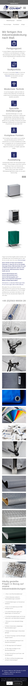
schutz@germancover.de (7, 674)
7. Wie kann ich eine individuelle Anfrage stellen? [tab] (14, 622)
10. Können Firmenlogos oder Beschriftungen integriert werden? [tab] (15, 636)
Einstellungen (17, 683)
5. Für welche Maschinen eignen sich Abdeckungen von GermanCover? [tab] (13, 612)
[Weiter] (25, 177)
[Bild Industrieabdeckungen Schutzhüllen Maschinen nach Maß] (14, 312)
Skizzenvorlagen (21, 260)
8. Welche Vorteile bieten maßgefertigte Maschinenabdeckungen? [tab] (14, 627)
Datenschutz (10, 1)
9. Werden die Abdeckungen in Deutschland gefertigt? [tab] (14, 631)
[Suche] (20, 8)
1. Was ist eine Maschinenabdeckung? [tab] (13, 594)
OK (9, 683)
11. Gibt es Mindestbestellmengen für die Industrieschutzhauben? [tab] (14, 641)
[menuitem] (10, 1)
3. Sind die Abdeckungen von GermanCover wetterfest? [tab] (15, 602)
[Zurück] (23, 177)
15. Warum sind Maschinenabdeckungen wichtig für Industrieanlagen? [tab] (14, 659)
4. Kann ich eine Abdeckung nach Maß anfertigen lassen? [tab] (13, 607)
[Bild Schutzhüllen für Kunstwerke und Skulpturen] (14, 553)
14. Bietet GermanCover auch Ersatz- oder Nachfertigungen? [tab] (14, 654)
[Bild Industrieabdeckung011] (14, 432)
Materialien (7, 75)
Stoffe (16, 72)
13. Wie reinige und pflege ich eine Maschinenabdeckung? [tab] (12, 649)
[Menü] (24, 8)
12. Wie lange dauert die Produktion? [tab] (13, 645)
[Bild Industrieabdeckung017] (14, 570)
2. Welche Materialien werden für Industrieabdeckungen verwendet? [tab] (12, 598)
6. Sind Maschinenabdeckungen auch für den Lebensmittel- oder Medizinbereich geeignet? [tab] (15, 617)
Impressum (17, 1)
